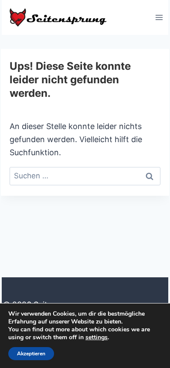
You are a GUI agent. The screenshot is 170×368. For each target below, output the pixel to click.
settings (96, 337)
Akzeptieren (31, 353)
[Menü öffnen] (159, 17)
